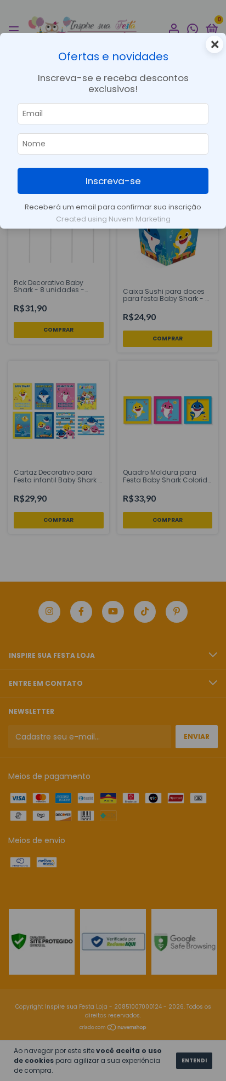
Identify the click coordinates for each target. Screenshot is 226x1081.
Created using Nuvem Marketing (113, 219)
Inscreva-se (113, 180)
